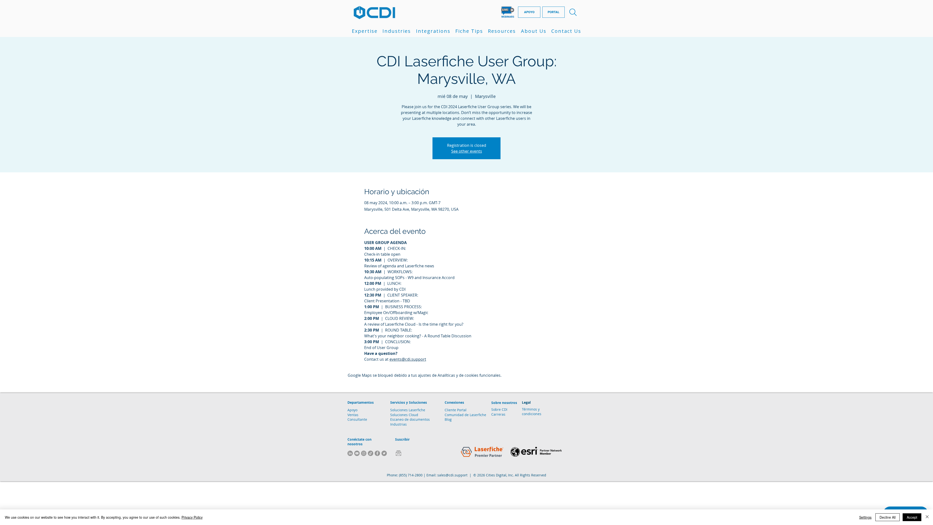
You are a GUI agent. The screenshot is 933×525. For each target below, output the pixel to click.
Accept (912, 517)
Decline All (888, 517)
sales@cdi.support (452, 475)
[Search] (573, 12)
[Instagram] (363, 453)
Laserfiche (478, 414)
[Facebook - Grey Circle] (377, 453)
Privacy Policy (192, 517)
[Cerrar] (927, 517)
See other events (466, 151)
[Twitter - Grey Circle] (384, 453)
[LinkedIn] (350, 453)
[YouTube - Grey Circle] (357, 453)
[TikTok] (370, 453)
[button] (364, 31)
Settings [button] (865, 517)
